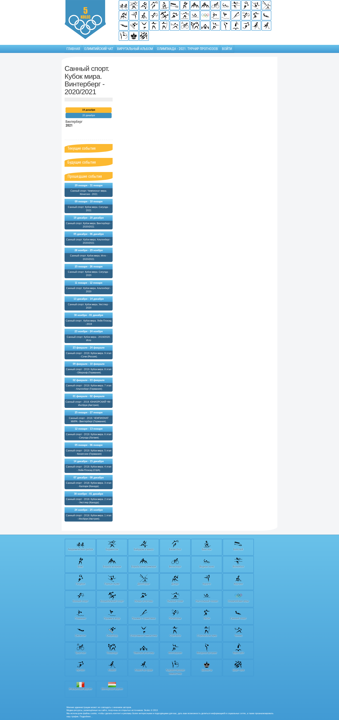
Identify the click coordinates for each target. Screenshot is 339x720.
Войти (227, 49)
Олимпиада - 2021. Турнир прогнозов (187, 49)
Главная (73, 49)
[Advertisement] (142, 123)
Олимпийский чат (98, 49)
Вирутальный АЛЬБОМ (135, 49)
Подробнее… (86, 716)
